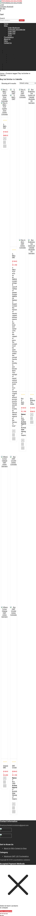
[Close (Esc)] (7, 913)
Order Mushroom (14, 28)
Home (6, 24)
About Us (7, 39)
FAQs (6, 41)
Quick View (4, 146)
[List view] (22, 85)
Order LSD (11, 33)
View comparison (6, 911)
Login (2, 5)
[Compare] (4, 142)
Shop (6, 26)
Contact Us (8, 43)
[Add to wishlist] (4, 138)
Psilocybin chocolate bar (16, 30)
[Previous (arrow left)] (1, 915)
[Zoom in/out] (1, 913)
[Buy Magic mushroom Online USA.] (11, 1)
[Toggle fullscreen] (3, 913)
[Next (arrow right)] (3, 915)
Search (22, 20)
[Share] (5, 913)
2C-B (10, 35)
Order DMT (12, 31)
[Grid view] (19, 85)
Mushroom (8, 856)
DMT (13, 856)
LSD (17, 856)
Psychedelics (9, 37)
